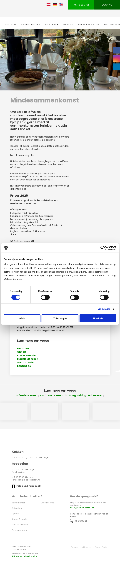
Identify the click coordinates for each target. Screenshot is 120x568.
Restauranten (30, 24)
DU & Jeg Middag (75, 395)
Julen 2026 (9, 24)
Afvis (22, 318)
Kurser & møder (89, 24)
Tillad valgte (60, 318)
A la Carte (45, 395)
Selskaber (51, 24)
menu (33, 395)
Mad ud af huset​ (27, 359)
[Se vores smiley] (54, 511)
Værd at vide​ (25, 362)
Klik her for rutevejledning (25, 556)
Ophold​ (21, 352)
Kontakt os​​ (24, 366)
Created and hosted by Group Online (89, 547)
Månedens (23, 395)
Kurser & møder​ (27, 355)
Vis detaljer (104, 309)
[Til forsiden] (25, 8)
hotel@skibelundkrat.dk (82, 507)
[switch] (45, 297)
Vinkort (58, 395)
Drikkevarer (95, 395)
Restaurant (24, 348)
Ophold (68, 24)
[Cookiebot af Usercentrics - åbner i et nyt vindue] (102, 248)
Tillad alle (98, 318)
